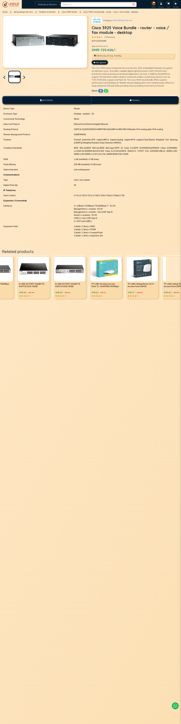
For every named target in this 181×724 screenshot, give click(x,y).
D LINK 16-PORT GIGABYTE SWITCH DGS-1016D (16, 285)
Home (5, 12)
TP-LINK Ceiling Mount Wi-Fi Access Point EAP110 (89, 285)
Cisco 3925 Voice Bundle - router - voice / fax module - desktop (110, 12)
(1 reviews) (109, 37)
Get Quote (101, 62)
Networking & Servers (23, 12)
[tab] (46, 100)
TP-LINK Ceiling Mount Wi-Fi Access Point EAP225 (161, 285)
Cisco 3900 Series (70, 12)
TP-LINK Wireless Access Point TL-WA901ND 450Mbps (53, 285)
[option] (18, 277)
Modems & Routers (47, 12)
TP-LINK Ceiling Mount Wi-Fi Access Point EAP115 (125, 285)
